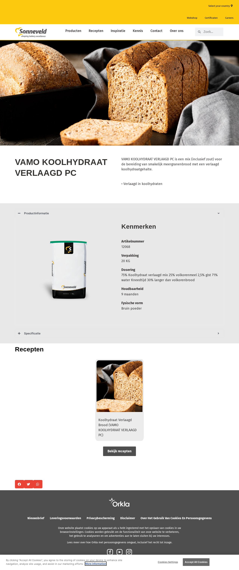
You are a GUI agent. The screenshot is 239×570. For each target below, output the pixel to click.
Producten (73, 31)
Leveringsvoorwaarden (65, 518)
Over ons (177, 31)
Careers (229, 17)
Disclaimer (127, 518)
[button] (19, 484)
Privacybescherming (101, 518)
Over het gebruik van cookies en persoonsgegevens (176, 518)
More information (95, 563)
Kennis (138, 31)
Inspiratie (118, 31)
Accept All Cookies (196, 561)
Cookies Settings (168, 561)
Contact (156, 31)
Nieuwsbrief (35, 518)
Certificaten (211, 17)
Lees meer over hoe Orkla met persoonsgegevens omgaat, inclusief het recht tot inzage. (119, 542)
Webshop (192, 17)
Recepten (96, 31)
